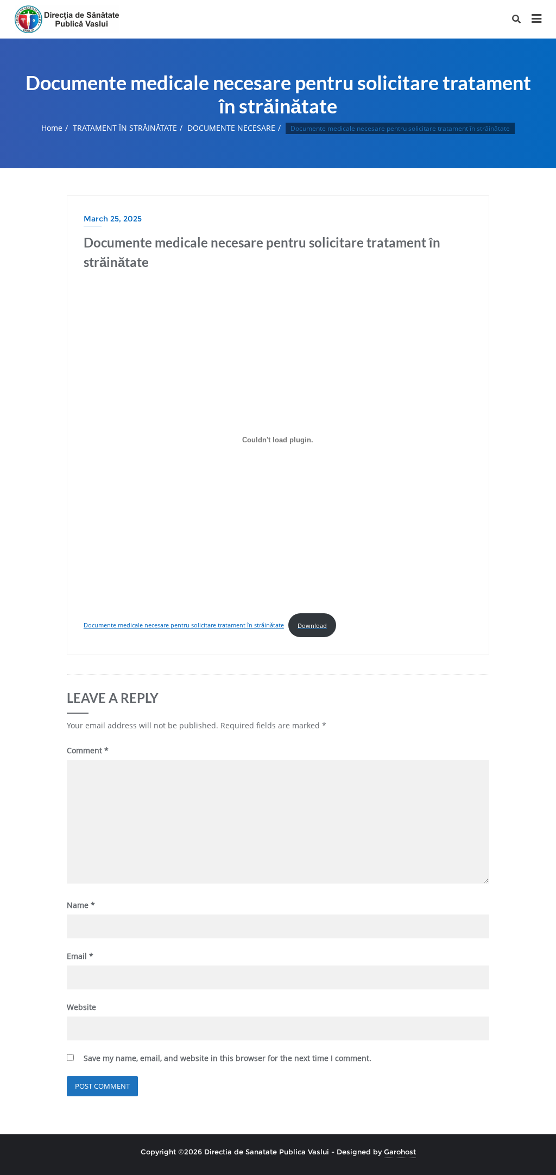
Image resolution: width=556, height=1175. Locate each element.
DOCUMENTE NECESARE (231, 128)
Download (312, 625)
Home (51, 128)
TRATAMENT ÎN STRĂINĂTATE (125, 128)
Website (81, 1007)
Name (81, 905)
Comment (88, 750)
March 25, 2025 (113, 219)
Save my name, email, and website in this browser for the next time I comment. (227, 1058)
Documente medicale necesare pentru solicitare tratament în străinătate (184, 625)
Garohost (400, 1151)
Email (80, 956)
